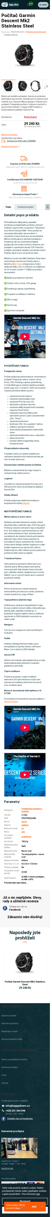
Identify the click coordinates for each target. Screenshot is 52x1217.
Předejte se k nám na (18, 908)
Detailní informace (9, 146)
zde (38, 1194)
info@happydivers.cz (18, 1105)
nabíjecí (25, 825)
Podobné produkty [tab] (26, 207)
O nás (3, 1075)
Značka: (11, 35)
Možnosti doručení (9, 135)
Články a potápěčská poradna (14, 1059)
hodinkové (26, 837)
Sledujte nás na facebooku (20, 1118)
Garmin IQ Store (11, 701)
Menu (44, 5)
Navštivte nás (7, 1168)
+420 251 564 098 (15, 1110)
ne (22, 828)
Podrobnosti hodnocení (36, 32)
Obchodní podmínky (9, 1023)
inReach (26, 503)
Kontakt (4, 1083)
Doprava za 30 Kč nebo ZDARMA (21, 141)
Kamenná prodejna (9, 1067)
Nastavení (25, 1201)
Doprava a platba (8, 1015)
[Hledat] (28, 5)
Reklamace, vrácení (9, 1031)
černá (24, 821)
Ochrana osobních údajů (11, 1039)
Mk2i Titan (16, 264)
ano (23, 832)
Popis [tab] (8, 207)
